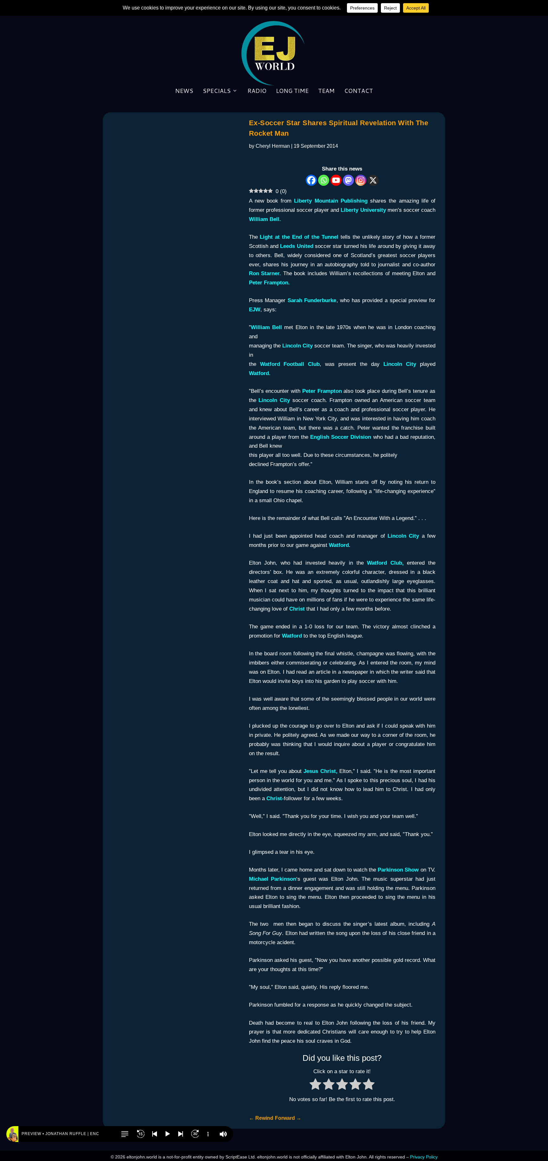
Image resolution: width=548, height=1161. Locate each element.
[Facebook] (311, 180)
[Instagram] (360, 180)
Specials (217, 91)
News (184, 91)
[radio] (315, 1085)
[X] (373, 180)
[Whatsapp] (323, 180)
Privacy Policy (424, 1156)
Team (326, 91)
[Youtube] (336, 180)
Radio (256, 91)
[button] (124, 1134)
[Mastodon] (348, 180)
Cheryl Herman (273, 146)
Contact (358, 91)
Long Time (292, 91)
